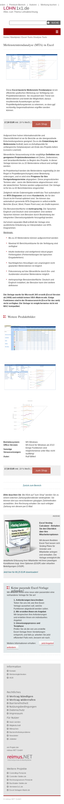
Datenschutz (16, 710)
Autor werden (14, 722)
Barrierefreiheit (18, 703)
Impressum (16, 713)
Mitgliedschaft (15, 725)
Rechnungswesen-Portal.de (20, 780)
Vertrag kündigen (21, 696)
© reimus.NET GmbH (12, 799)
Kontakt (12, 671)
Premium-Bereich (17, 5)
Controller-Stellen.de (17, 776)
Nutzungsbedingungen (23, 706)
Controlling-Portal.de (17, 773)
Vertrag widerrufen (22, 699)
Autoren (33, 5)
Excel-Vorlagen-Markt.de (19, 790)
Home (6, 37)
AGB (11, 678)
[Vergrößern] (32, 67)
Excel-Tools (27, 37)
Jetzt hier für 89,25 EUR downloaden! (20, 572)
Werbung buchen (49, 5)
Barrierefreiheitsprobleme (19, 732)
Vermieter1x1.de (16, 787)
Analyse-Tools (40, 37)
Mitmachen (13, 729)
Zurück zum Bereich (32, 485)
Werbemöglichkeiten (17, 674)
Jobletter (13, 739)
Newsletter (13, 736)
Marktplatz (15, 37)
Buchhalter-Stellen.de (18, 783)
